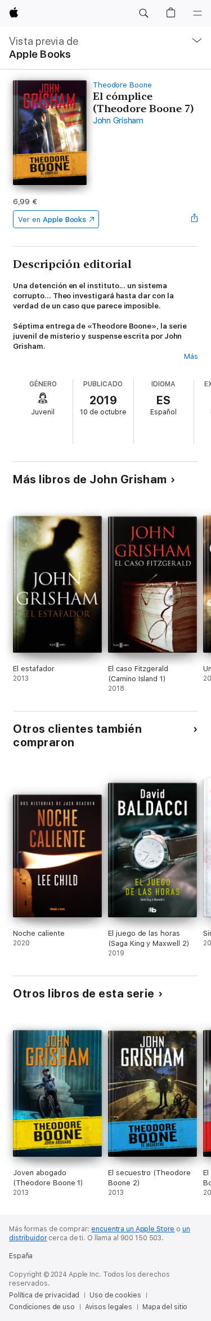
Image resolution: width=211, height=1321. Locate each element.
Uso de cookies (115, 1295)
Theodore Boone (122, 85)
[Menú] (197, 13)
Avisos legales (108, 1307)
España (21, 1256)
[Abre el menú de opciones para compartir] (195, 219)
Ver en (52, 219)
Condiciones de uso (42, 1307)
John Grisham (118, 121)
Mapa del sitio (164, 1307)
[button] (143, 13)
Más (191, 356)
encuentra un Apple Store (132, 1229)
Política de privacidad (44, 1295)
